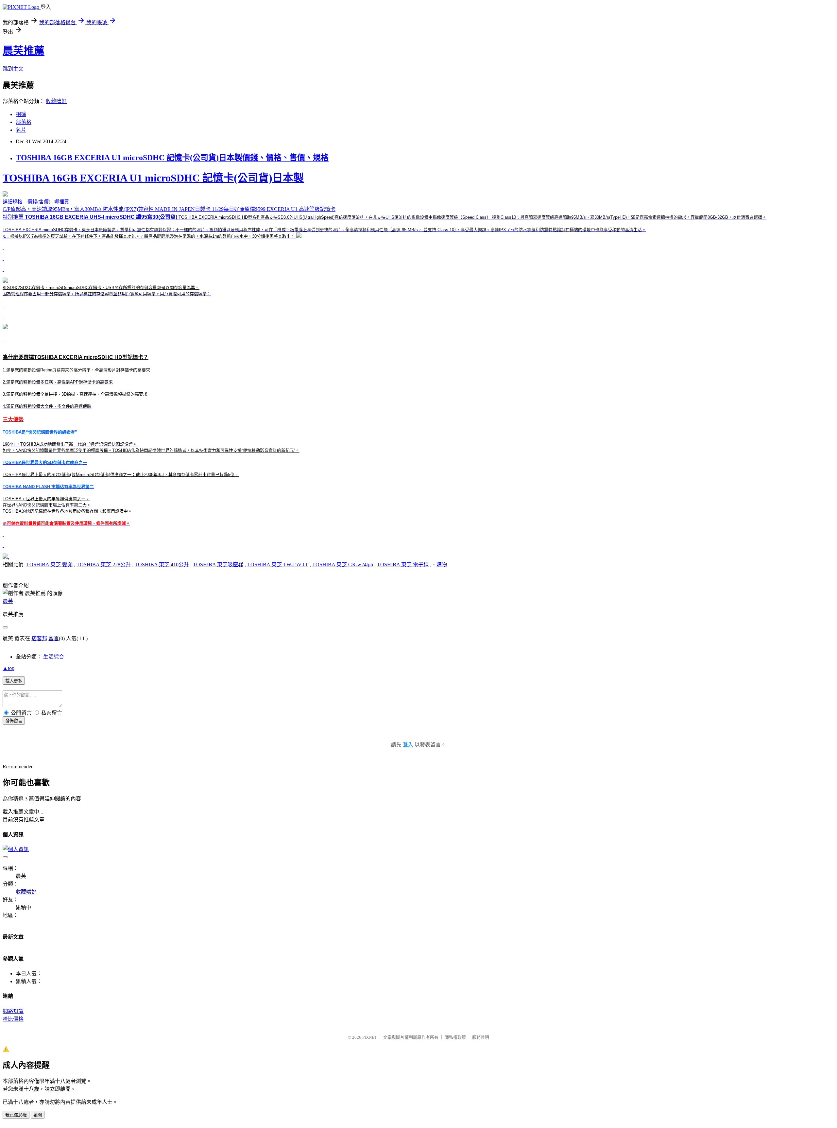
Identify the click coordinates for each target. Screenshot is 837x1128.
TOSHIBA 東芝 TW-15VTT (277, 564)
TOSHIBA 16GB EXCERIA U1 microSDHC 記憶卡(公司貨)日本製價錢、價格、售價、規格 (172, 157)
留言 (53, 638)
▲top (8, 668)
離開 (37, 1115)
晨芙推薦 (23, 51)
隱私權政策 (455, 1037)
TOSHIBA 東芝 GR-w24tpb (342, 564)
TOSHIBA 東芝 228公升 (104, 564)
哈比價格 (13, 1019)
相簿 (21, 114)
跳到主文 (13, 69)
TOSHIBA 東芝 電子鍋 (403, 564)
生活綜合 (53, 656)
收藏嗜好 (56, 101)
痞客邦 (39, 638)
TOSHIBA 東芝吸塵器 (218, 564)
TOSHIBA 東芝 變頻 (49, 564)
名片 (21, 130)
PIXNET (369, 1037)
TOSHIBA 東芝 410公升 (162, 564)
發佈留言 (13, 720)
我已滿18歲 (16, 1115)
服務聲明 (480, 1037)
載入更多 (13, 680)
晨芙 (8, 601)
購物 (441, 564)
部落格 (23, 122)
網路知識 (13, 1011)
